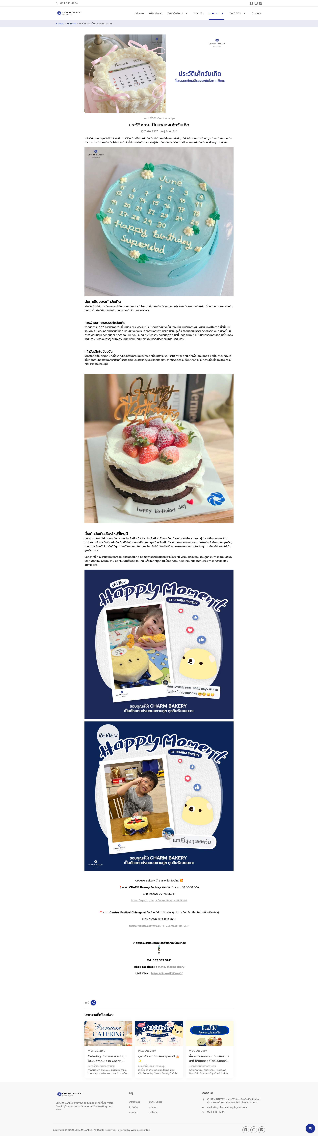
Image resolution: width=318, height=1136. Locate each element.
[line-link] (261, 1129)
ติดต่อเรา (257, 13)
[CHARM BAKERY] (69, 13)
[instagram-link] (253, 1129)
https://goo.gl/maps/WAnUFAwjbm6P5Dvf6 (159, 901)
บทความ (71, 23)
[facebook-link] (245, 1129)
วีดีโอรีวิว (153, 1112)
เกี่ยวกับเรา (155, 13)
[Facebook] (251, 3)
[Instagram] (260, 3)
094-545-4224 (69, 3)
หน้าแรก (139, 13)
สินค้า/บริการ (155, 1102)
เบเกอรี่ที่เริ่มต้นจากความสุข (159, 118)
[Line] (256, 3)
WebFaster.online (140, 1130)
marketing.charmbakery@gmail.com (227, 1107)
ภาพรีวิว (133, 1112)
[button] (310, 1128)
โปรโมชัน (199, 13)
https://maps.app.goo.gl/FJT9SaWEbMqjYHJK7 (159, 926)
